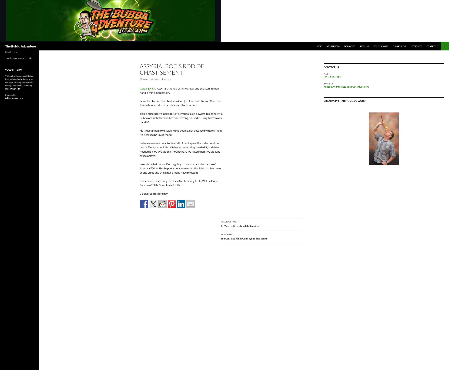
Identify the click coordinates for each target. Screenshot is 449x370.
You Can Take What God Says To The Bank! (244, 236)
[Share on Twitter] (153, 204)
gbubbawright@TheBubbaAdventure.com (346, 86)
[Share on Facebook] (144, 204)
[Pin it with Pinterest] (172, 204)
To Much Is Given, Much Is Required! (240, 223)
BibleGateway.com (14, 98)
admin (167, 79)
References (416, 46)
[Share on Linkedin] (181, 204)
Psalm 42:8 (15, 88)
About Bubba (333, 46)
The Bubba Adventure (20, 46)
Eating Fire (349, 46)
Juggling (364, 46)
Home (319, 46)
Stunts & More (380, 46)
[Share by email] (190, 204)
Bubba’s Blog (399, 46)
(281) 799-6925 (332, 77)
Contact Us (432, 46)
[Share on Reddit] (162, 204)
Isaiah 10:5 (146, 88)
